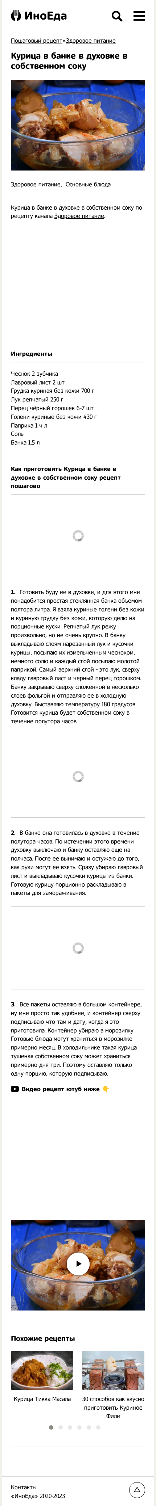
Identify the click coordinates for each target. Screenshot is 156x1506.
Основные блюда (88, 184)
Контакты (24, 1487)
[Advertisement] (78, 285)
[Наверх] (137, 1490)
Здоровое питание (36, 184)
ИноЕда (45, 15)
